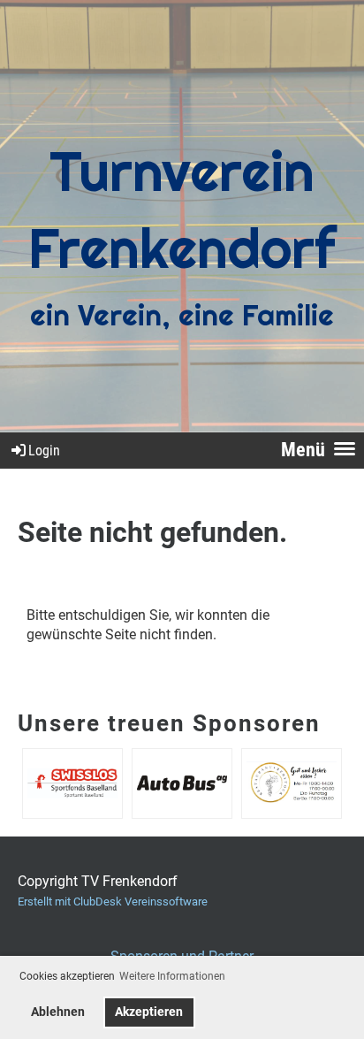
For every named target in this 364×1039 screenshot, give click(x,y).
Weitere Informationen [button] (172, 976)
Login (44, 450)
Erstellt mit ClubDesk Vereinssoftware (113, 901)
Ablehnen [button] (58, 1012)
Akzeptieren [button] (149, 1012)
